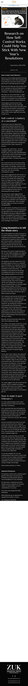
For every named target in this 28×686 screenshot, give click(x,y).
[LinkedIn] (15, 676)
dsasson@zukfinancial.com (14, 678)
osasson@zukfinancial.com (14, 681)
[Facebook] (13, 676)
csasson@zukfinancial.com (14, 682)
